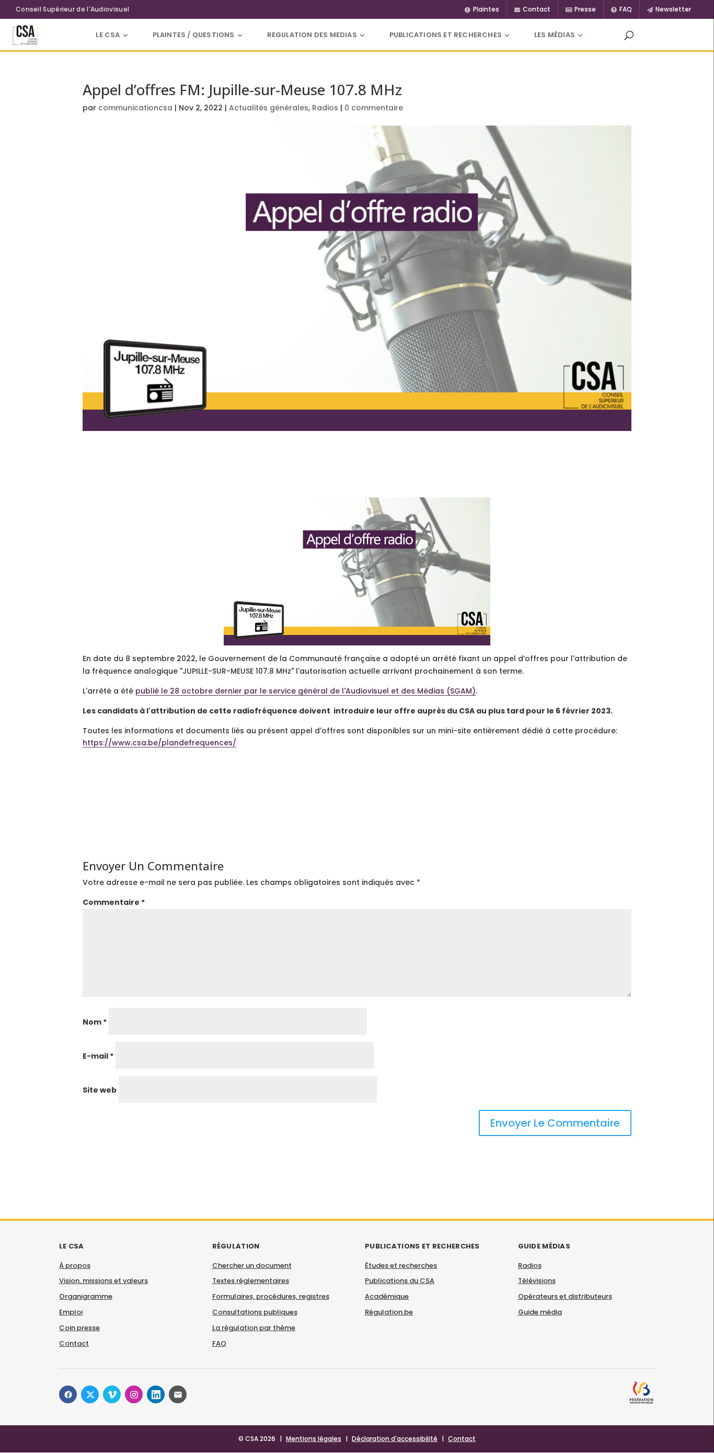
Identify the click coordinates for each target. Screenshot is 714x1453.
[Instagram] (134, 1394)
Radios (325, 108)
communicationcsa (135, 108)
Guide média (540, 1312)
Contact (74, 1343)
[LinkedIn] (156, 1394)
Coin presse (79, 1328)
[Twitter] (90, 1394)
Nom (95, 1022)
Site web (100, 1090)
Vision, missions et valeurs (103, 1281)
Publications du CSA (399, 1281)
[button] (629, 35)
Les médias (554, 35)
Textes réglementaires (250, 1281)
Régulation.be (389, 1312)
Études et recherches (401, 1265)
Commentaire (114, 902)
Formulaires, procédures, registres (270, 1296)
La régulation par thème (253, 1328)
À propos (74, 1265)
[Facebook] (68, 1394)
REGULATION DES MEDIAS (312, 35)
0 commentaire (373, 108)
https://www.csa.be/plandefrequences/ (159, 742)
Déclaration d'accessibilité (394, 1438)
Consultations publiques (254, 1312)
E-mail (98, 1056)
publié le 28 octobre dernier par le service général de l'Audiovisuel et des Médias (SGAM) (305, 691)
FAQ (219, 1343)
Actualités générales (268, 108)
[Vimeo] (112, 1394)
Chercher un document (252, 1265)
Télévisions (537, 1281)
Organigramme (85, 1296)
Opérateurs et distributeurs (565, 1296)
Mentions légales (313, 1438)
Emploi (71, 1312)
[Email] (178, 1394)
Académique (387, 1296)
